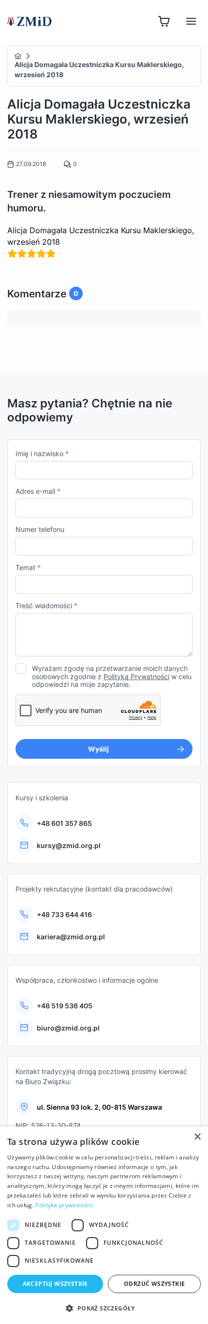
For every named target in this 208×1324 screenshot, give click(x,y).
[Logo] (29, 21)
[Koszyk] (164, 21)
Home (18, 56)
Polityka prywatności (64, 1205)
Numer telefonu (39, 529)
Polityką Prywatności (136, 676)
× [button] (197, 1137)
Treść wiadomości (46, 605)
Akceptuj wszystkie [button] (55, 1284)
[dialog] (104, 1225)
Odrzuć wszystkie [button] (154, 1284)
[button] (104, 1308)
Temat (28, 567)
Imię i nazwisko (42, 453)
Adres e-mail (37, 491)
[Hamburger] (191, 21)
